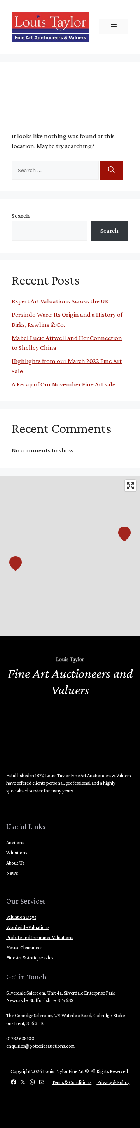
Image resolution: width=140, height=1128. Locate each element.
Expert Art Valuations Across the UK (60, 301)
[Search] (111, 170)
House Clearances (24, 947)
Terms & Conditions (71, 1082)
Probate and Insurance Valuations (39, 937)
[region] (70, 556)
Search (21, 215)
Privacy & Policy (113, 1082)
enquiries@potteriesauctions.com (40, 1046)
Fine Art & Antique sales (29, 958)
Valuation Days (21, 917)
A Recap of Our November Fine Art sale (64, 384)
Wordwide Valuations (27, 927)
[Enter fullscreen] (130, 485)
